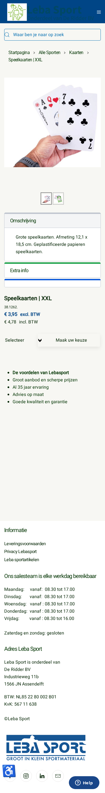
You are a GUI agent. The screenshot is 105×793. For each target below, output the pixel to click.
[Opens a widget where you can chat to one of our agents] (84, 783)
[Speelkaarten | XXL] (52, 122)
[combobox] (52, 35)
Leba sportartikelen (21, 559)
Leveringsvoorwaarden (25, 543)
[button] (99, 12)
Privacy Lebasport (20, 551)
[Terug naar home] (51, 12)
